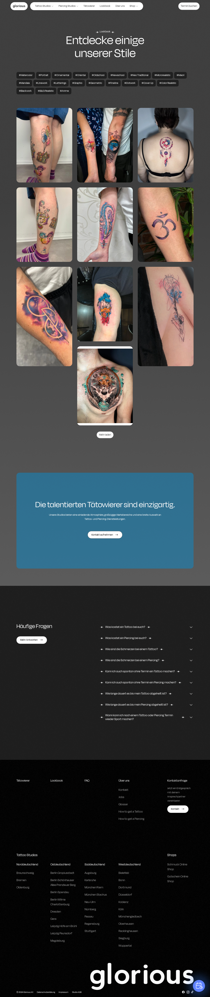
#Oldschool (98, 75)
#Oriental (80, 75)
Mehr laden (105, 435)
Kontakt (123, 790)
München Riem (94, 887)
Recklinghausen (128, 931)
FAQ (87, 780)
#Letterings (59, 83)
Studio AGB (76, 992)
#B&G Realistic (46, 91)
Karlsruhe (90, 880)
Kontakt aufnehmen (102, 535)
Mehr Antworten (29, 640)
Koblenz (123, 902)
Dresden (55, 911)
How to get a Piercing (131, 819)
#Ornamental (61, 75)
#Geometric (95, 83)
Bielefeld (124, 873)
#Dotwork (129, 83)
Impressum (63, 992)
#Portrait (43, 75)
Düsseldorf (125, 895)
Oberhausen (126, 924)
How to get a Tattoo (131, 811)
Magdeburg (57, 941)
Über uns (120, 6)
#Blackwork (25, 91)
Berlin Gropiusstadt (62, 873)
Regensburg (92, 924)
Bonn (122, 880)
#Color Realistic (167, 83)
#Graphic (77, 83)
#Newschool (117, 75)
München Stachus (96, 895)
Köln (121, 909)
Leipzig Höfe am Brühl (63, 926)
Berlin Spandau (59, 892)
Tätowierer (89, 6)
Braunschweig (25, 873)
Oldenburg (22, 887)
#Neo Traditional (139, 75)
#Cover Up (147, 83)
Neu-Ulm (90, 902)
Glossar (123, 804)
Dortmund (125, 887)
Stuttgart (90, 931)
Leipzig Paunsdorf (61, 933)
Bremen (21, 880)
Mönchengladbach (130, 916)
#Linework (41, 83)
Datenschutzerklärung (46, 992)
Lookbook (105, 6)
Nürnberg (90, 909)
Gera (53, 919)
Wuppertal (125, 946)
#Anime (64, 91)
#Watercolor (25, 75)
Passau (89, 916)
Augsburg (90, 873)
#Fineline (113, 83)
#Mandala (24, 83)
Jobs (121, 797)
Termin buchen (189, 6)
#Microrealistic (162, 75)
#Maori (180, 75)
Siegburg (124, 938)
